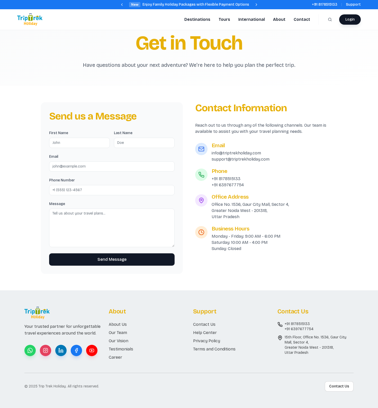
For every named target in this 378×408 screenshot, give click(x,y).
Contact (302, 19)
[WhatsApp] (30, 350)
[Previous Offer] (122, 5)
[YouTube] (91, 350)
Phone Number (62, 180)
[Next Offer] (256, 5)
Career (115, 357)
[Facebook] (76, 350)
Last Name (123, 133)
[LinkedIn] (61, 350)
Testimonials (121, 349)
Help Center (205, 332)
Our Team (118, 332)
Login (350, 19)
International (251, 19)
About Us (118, 324)
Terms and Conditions (214, 349)
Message (57, 204)
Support (353, 4)
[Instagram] (45, 350)
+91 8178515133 (324, 4)
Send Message (112, 259)
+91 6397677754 (228, 184)
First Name (58, 133)
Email (53, 156)
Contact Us (204, 324)
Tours (224, 19)
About (279, 19)
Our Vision (118, 340)
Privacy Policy (206, 340)
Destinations (197, 19)
